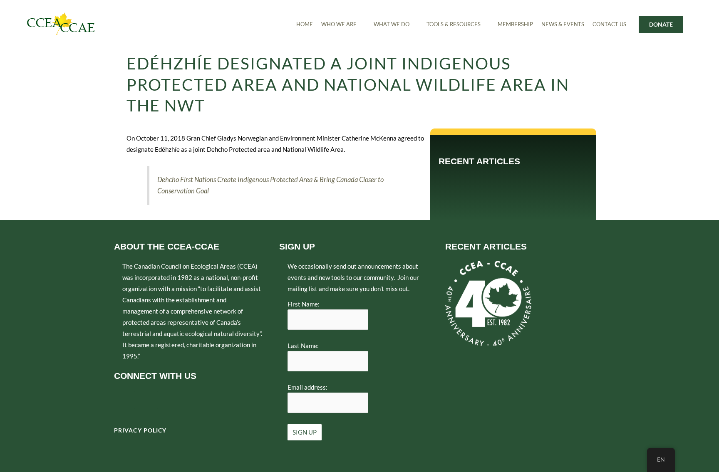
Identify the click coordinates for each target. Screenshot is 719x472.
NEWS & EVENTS (562, 24)
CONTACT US (609, 24)
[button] (343, 24)
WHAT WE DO (391, 24)
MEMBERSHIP (515, 24)
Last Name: (303, 345)
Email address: (307, 387)
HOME (304, 24)
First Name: (304, 304)
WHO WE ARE (339, 24)
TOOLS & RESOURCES (453, 24)
